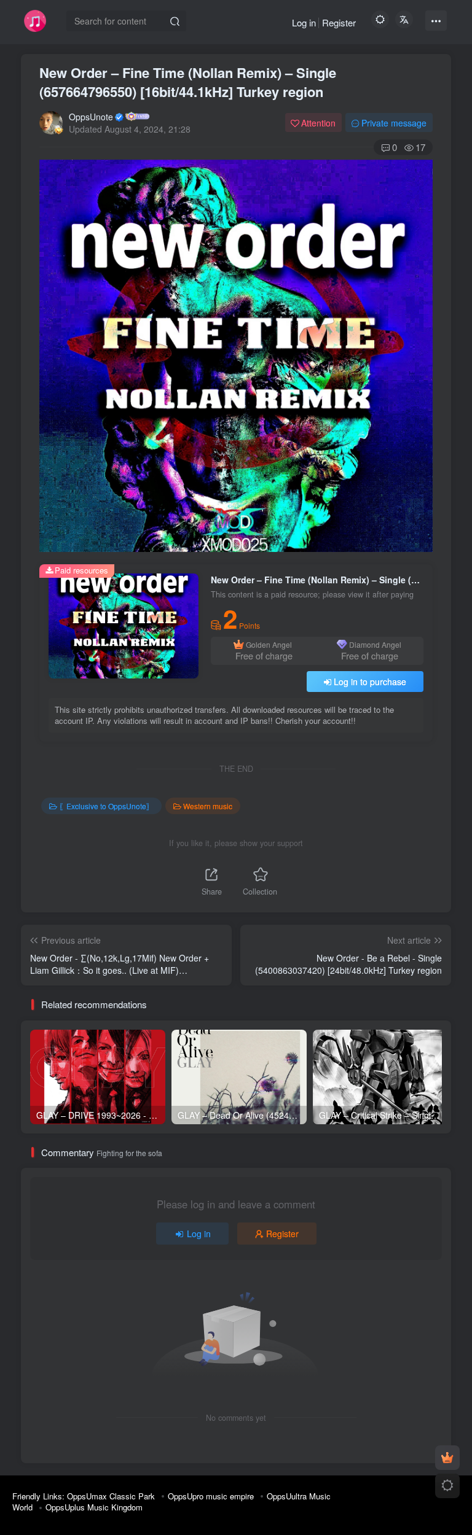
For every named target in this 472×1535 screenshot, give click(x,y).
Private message (394, 123)
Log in (304, 22)
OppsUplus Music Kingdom (94, 1507)
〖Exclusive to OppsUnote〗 (106, 806)
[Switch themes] (447, 1486)
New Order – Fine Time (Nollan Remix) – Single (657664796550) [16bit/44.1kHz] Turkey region (187, 82)
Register (339, 22)
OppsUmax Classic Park (111, 1496)
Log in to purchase (370, 681)
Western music (207, 806)
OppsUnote (91, 117)
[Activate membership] (447, 1457)
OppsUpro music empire (211, 1496)
